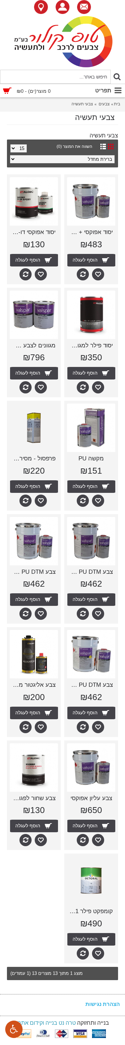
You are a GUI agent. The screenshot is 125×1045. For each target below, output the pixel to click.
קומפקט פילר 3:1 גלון (90, 911)
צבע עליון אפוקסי (91, 798)
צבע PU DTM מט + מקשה (33, 572)
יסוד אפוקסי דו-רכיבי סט (33, 232)
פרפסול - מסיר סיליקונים (33, 458)
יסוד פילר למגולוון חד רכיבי (90, 345)
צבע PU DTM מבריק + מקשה (90, 572)
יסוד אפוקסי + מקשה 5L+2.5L (90, 232)
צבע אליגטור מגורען (33, 685)
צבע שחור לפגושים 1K (33, 798)
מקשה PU (91, 458)
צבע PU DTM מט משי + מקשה (90, 685)
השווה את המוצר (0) (74, 146)
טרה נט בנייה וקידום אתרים (44, 1023)
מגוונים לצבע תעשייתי (33, 345)
